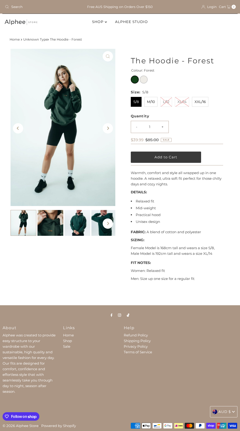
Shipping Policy (137, 341)
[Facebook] (111, 315)
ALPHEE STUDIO (131, 21)
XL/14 (182, 101)
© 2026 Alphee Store (20, 425)
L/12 (166, 101)
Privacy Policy (136, 346)
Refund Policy (136, 335)
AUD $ (224, 411)
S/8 (136, 101)
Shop (67, 341)
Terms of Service (138, 352)
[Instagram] (119, 315)
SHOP (98, 21)
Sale (66, 346)
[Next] (108, 128)
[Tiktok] (128, 315)
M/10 (151, 101)
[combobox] (41, 6)
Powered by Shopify (58, 425)
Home (15, 39)
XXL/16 (200, 101)
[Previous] (18, 128)
